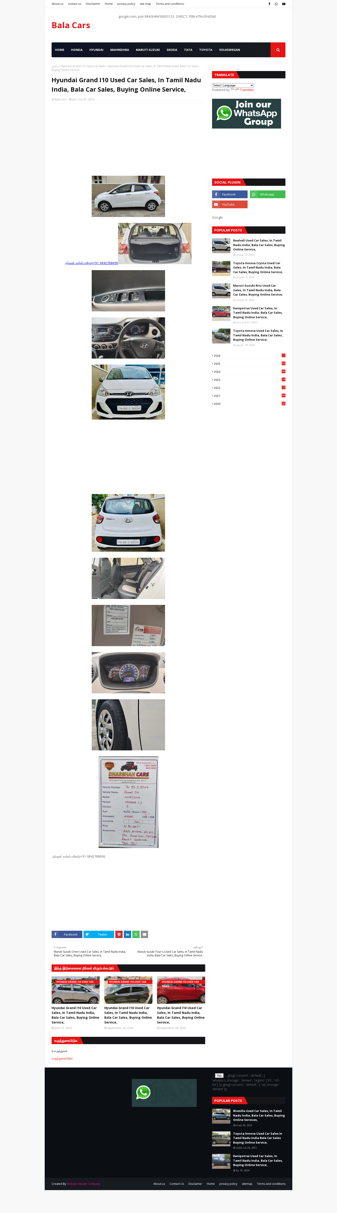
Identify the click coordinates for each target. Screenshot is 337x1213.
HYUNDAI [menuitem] (96, 50)
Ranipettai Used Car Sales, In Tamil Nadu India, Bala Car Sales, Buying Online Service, (258, 312)
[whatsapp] (276, 4)
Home (109, 4)
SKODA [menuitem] (172, 50)
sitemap (247, 1184)
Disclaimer (195, 1184)
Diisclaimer (93, 4)
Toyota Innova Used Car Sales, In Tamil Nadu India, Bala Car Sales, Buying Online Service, (258, 335)
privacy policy (126, 4)
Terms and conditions (170, 4)
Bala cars (61, 99)
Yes (219, 1075)
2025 (249, 364)
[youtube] (283, 4)
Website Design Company (83, 1184)
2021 (249, 396)
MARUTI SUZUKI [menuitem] (148, 50)
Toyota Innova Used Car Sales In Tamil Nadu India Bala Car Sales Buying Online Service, (257, 1137)
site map (145, 4)
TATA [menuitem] (188, 50)
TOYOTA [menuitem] (205, 50)
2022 (249, 388)
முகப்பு (55, 66)
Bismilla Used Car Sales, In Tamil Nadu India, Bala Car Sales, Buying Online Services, (259, 1115)
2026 (249, 356)
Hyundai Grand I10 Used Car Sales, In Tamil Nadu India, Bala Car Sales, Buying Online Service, (75, 1015)
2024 (249, 372)
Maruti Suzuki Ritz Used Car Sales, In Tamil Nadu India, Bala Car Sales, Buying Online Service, (258, 289)
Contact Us (177, 1184)
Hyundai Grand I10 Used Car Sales (83, 66)
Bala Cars (71, 25)
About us (57, 4)
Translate (247, 90)
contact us (74, 4)
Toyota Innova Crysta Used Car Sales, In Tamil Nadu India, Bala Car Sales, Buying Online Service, (258, 267)
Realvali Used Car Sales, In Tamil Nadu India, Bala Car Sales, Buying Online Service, (259, 244)
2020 (249, 404)
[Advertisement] (128, 140)
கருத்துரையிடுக (62, 1058)
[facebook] (269, 4)
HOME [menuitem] (59, 50)
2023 (249, 380)
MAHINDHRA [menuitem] (119, 50)
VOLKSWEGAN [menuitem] (229, 50)
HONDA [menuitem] (77, 50)
